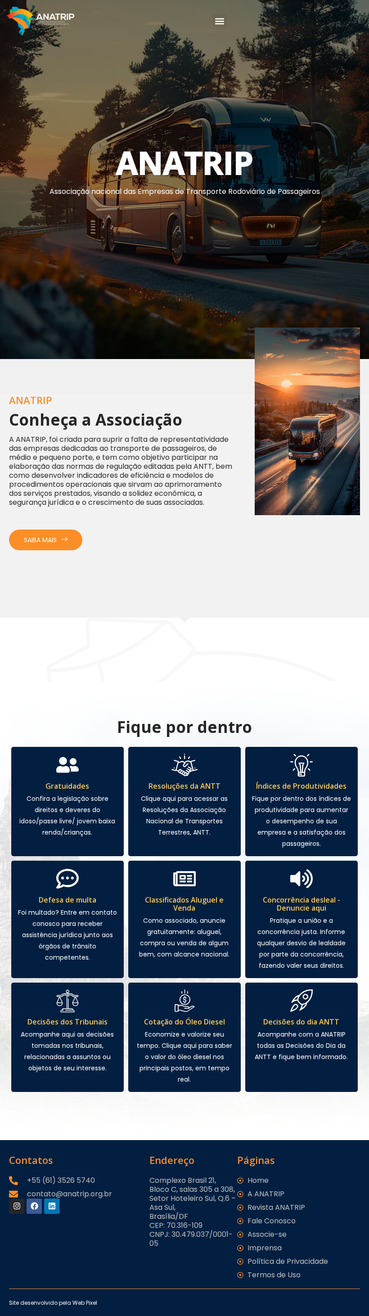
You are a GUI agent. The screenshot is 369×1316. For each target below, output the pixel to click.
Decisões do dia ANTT (301, 1022)
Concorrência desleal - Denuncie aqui (301, 904)
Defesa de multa (67, 900)
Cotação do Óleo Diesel (184, 1022)
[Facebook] (34, 1206)
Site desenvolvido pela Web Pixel (53, 1303)
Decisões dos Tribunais (67, 1022)
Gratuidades (67, 786)
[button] (219, 21)
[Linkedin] (51, 1206)
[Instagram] (16, 1206)
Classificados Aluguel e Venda (184, 904)
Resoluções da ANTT (184, 786)
